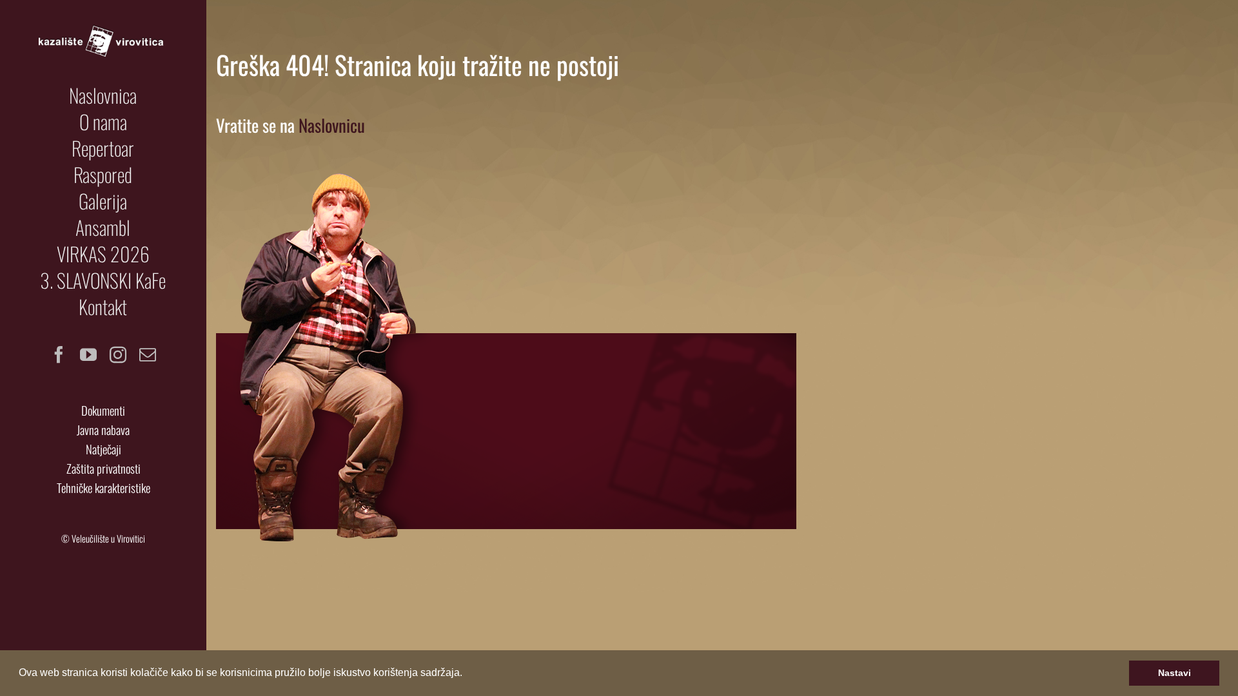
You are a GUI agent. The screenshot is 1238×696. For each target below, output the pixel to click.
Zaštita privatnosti (103, 468)
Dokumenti (103, 410)
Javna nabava (103, 429)
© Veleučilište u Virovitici (103, 538)
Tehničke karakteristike (103, 487)
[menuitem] (103, 95)
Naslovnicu (332, 125)
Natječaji (103, 449)
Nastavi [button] (1174, 673)
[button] (467, 674)
